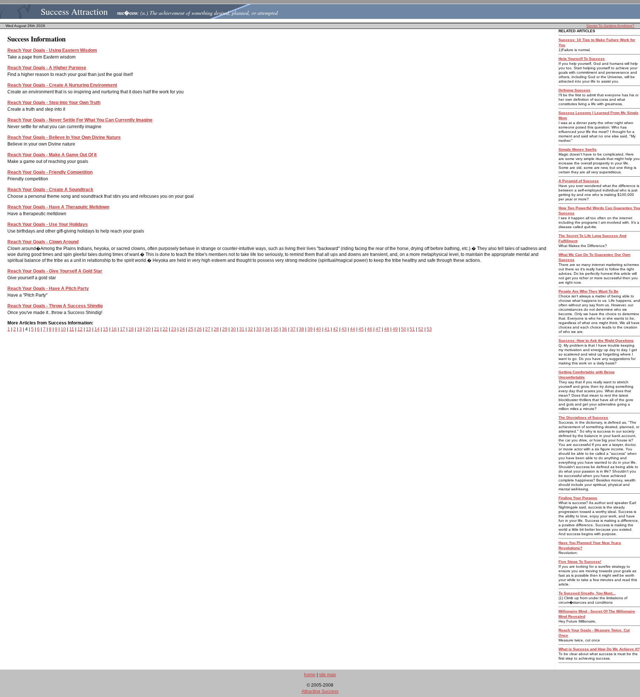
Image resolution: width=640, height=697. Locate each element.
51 (412, 329)
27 (207, 329)
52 (420, 329)
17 (122, 329)
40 (318, 329)
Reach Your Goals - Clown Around (43, 241)
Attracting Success (320, 691)
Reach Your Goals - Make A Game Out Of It (52, 154)
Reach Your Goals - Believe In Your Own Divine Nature (64, 137)
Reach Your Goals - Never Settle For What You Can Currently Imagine (80, 120)
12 (80, 329)
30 (233, 329)
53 (429, 329)
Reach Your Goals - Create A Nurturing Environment (62, 85)
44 (352, 329)
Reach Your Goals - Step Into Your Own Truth (53, 102)
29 (224, 329)
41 (327, 329)
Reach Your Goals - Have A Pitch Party (48, 288)
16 (114, 329)
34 (267, 329)
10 (63, 329)
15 (105, 329)
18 (131, 329)
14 (97, 329)
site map (327, 674)
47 (378, 329)
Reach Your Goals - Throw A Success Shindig (55, 306)
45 (361, 329)
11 (71, 329)
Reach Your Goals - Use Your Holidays (47, 224)
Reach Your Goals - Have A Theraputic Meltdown (58, 207)
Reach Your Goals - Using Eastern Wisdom (52, 50)
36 (284, 329)
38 (301, 329)
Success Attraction (74, 11)
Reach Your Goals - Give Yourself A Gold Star (54, 271)
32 (250, 329)
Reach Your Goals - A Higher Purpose (46, 67)
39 (310, 329)
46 (369, 329)
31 (241, 329)
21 (156, 329)
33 (258, 329)
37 (293, 329)
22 (165, 329)
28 (216, 329)
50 (403, 329)
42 (335, 329)
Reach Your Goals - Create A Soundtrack (50, 189)
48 (386, 329)
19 (139, 329)
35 (276, 329)
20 (148, 329)
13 (88, 329)
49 (395, 329)
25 (190, 329)
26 (199, 329)
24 (182, 329)
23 (173, 329)
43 (344, 329)
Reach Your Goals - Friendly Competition (50, 172)
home (310, 674)
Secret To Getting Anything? (610, 26)
